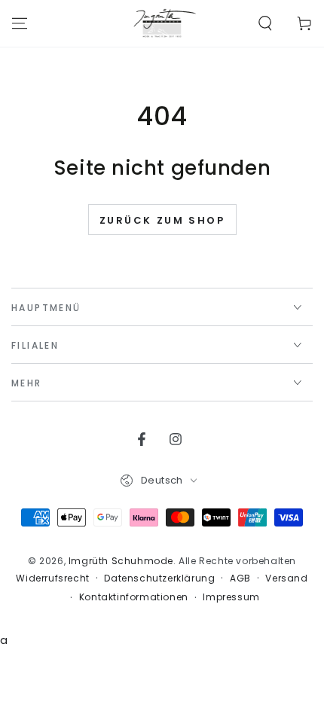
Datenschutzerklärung (159, 578)
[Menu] (19, 23)
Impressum (231, 597)
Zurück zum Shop (162, 220)
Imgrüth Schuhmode (121, 560)
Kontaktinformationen (133, 597)
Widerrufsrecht (52, 578)
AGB (240, 578)
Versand (286, 578)
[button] (265, 23)
